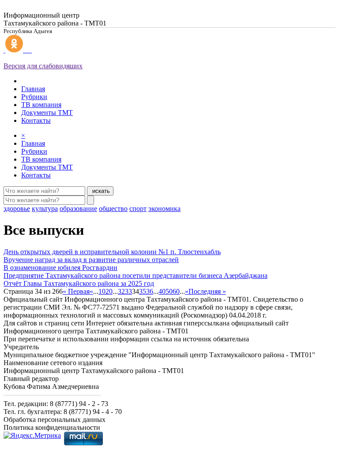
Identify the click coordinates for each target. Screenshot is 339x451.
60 (176, 291)
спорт (138, 208)
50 (169, 291)
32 (121, 291)
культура (45, 208)
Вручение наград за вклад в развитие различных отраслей (91, 259)
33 (128, 291)
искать (100, 191)
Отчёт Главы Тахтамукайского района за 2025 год (79, 283)
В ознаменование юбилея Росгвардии (60, 267)
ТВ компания (41, 104)
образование (78, 208)
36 (149, 291)
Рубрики (34, 96)
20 (109, 291)
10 (101, 291)
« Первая (76, 291)
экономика (164, 208)
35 (142, 291)
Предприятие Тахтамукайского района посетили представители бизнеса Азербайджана (135, 275)
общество (113, 208)
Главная (33, 88)
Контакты (36, 120)
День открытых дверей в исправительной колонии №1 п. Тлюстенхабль (112, 251)
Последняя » (207, 291)
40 (162, 291)
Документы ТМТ (47, 112)
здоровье (17, 208)
